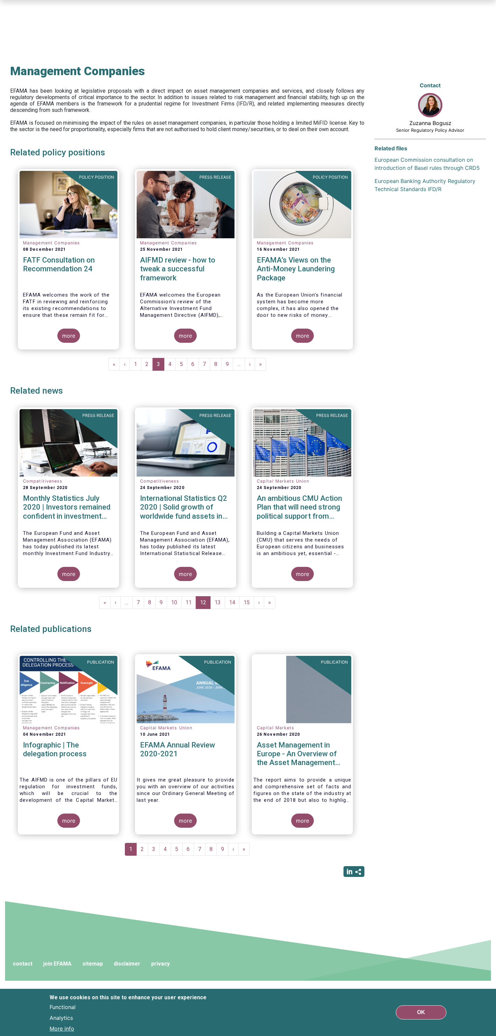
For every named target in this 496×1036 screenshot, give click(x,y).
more (68, 335)
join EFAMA (57, 964)
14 (234, 602)
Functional (63, 1007)
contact (22, 964)
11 (191, 602)
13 (220, 602)
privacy (160, 964)
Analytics (61, 1017)
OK (421, 1012)
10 (176, 602)
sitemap (92, 964)
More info (62, 1028)
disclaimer (127, 964)
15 (249, 602)
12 (205, 604)
